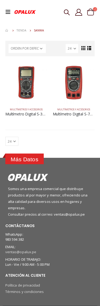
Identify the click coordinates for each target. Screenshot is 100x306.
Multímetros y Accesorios (26, 109)
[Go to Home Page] (7, 30)
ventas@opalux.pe (20, 251)
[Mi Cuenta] (79, 12)
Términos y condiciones (24, 291)
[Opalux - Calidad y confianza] (25, 12)
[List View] (89, 48)
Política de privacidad (22, 285)
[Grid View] (83, 48)
